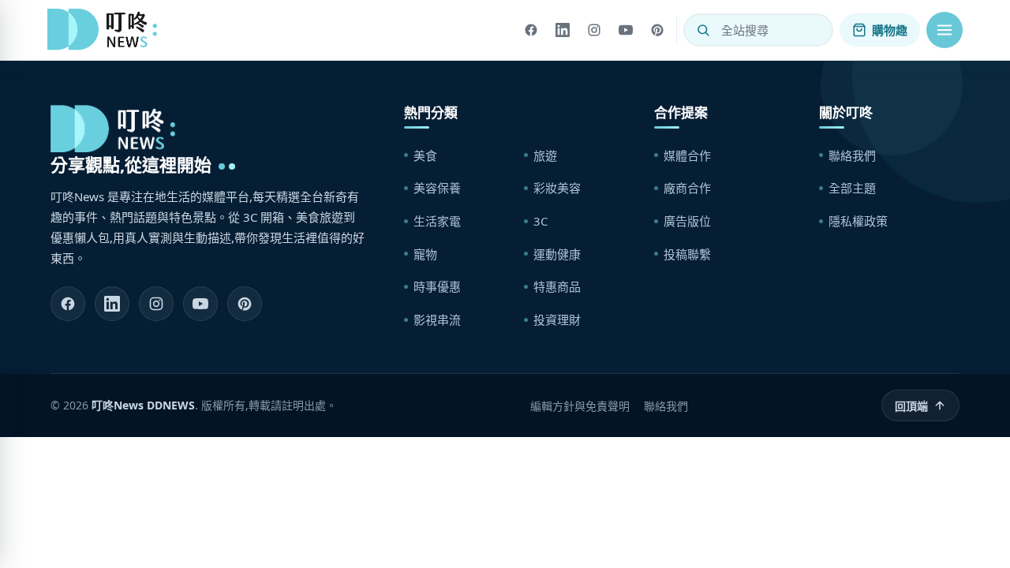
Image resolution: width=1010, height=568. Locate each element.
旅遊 (545, 155)
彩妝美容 (557, 188)
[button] (944, 30)
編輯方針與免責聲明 (580, 405)
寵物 (425, 254)
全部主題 (852, 188)
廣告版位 (687, 221)
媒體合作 (687, 155)
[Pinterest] (657, 30)
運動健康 (557, 254)
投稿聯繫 (687, 254)
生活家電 (437, 221)
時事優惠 (437, 286)
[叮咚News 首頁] (106, 30)
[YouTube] (626, 30)
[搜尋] (703, 30)
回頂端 (911, 405)
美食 (425, 155)
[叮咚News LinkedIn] (112, 303)
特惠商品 (557, 286)
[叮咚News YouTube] (200, 303)
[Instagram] (594, 30)
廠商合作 (687, 188)
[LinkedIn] (562, 30)
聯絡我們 (852, 155)
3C (540, 221)
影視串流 (437, 319)
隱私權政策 (858, 221)
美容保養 (437, 188)
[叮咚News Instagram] (156, 303)
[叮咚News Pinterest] (244, 303)
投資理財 (557, 319)
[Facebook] (531, 30)
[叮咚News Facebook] (67, 303)
